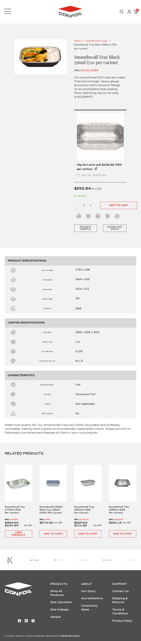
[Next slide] (130, 491)
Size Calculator (61, 602)
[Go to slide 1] (41, 56)
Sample (55, 617)
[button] (53, 534)
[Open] (7, 11)
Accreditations (92, 598)
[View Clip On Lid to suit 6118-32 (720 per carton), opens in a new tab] (96, 168)
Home (77, 41)
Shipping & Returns (120, 600)
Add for (93, 175)
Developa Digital (71, 636)
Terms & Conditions (120, 611)
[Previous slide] (10, 491)
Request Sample (85, 228)
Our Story (88, 591)
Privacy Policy (122, 620)
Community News (89, 607)
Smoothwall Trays (96, 41)
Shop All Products (57, 593)
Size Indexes (59, 609)
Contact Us (120, 591)
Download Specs (114, 228)
